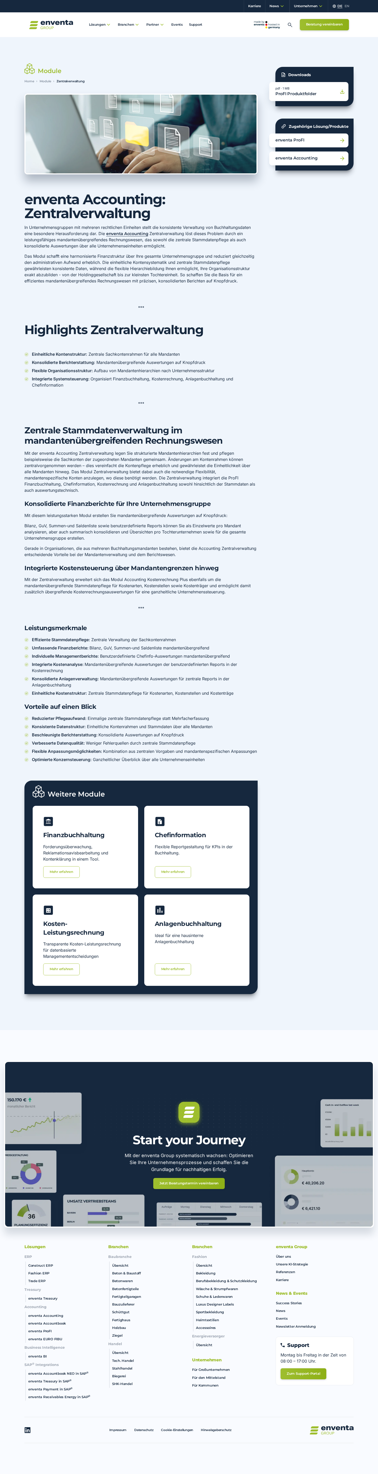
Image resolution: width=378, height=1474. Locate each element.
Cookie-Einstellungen (177, 1430)
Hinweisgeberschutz (216, 1430)
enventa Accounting (127, 233)
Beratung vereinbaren (324, 24)
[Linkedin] (27, 1430)
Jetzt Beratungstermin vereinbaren (189, 1183)
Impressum (118, 1430)
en (347, 6)
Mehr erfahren (61, 872)
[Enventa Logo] (51, 24)
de (339, 6)
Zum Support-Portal (303, 1373)
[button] (275, 6)
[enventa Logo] (332, 1430)
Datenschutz (143, 1430)
